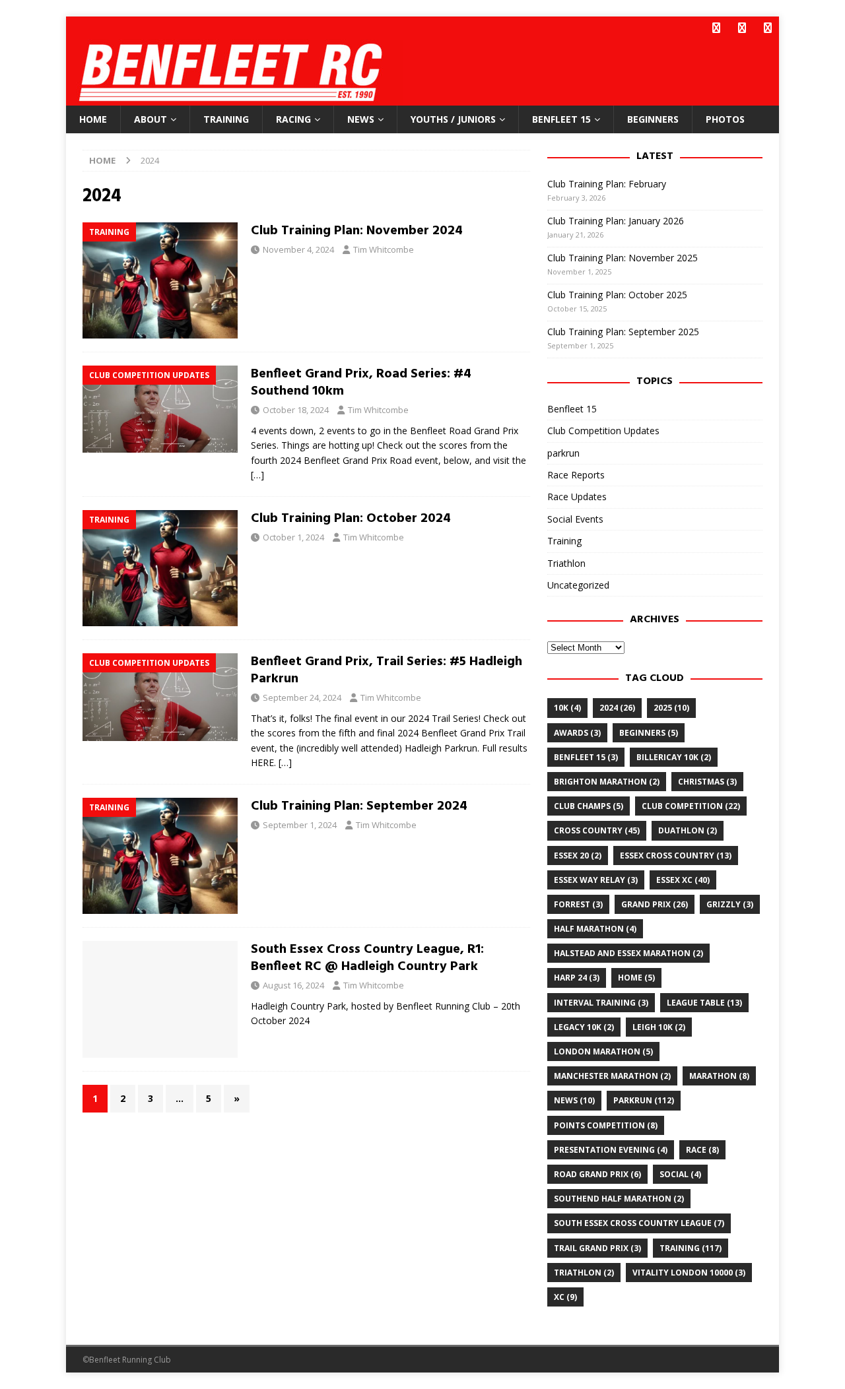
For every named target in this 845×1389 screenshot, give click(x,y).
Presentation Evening (610, 1149)
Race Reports (576, 474)
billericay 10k (673, 757)
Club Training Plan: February (606, 184)
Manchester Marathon (612, 1076)
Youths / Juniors (453, 119)
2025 (671, 707)
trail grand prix (597, 1248)
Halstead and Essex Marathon (628, 953)
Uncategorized (578, 585)
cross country (597, 830)
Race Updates (577, 496)
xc (565, 1297)
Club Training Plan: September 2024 (359, 806)
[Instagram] (767, 28)
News (360, 119)
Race (702, 1149)
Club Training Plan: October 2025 (617, 294)
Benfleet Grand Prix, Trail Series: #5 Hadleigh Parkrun (386, 670)
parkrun (563, 453)
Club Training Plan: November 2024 (357, 231)
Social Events (575, 519)
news (574, 1100)
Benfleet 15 (561, 119)
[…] (257, 474)
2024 (617, 707)
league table (704, 1002)
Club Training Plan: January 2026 (615, 220)
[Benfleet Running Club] (234, 98)
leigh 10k (658, 1027)
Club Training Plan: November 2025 (622, 257)
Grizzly (729, 904)
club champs (588, 806)
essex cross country (675, 855)
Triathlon (566, 563)
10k (567, 707)
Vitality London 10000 (688, 1272)
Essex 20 (577, 855)
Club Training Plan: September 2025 (623, 331)
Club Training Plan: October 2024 (351, 518)
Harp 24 (576, 977)
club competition (691, 806)
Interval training (601, 1002)
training (690, 1248)
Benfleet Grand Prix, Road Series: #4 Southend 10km (361, 383)
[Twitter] (741, 28)
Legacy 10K (584, 1027)
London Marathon (603, 1051)
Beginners (653, 119)
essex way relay (596, 880)
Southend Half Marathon (619, 1198)
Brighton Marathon (606, 781)
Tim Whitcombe (383, 249)
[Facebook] (715, 28)
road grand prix (597, 1174)
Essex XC (683, 880)
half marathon (595, 928)
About (150, 119)
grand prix (654, 904)
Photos (725, 119)
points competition (606, 1125)
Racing (293, 119)
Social (680, 1174)
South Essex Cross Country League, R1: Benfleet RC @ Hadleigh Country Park (367, 958)
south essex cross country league (639, 1223)
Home (93, 119)
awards (577, 732)
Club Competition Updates (603, 430)
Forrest (578, 904)
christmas (707, 781)
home (636, 977)
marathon (719, 1076)
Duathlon (687, 830)
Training (226, 119)
